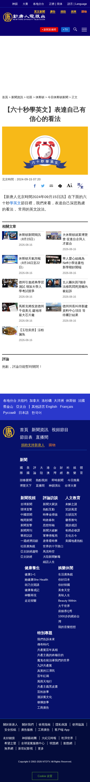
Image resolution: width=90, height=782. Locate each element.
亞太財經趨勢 (29, 551)
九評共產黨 (44, 665)
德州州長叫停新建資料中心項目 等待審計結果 (75, 310)
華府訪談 (26, 535)
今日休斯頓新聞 (58, 97)
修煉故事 (43, 702)
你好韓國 (64, 584)
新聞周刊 (26, 530)
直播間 (42, 437)
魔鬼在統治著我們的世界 (53, 660)
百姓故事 (43, 691)
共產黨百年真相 (47, 649)
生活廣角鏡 (65, 574)
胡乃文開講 (32, 584)
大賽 (25, 3)
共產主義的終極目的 (50, 655)
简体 (59, 3)
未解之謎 (71, 504)
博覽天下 (26, 485)
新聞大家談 (50, 504)
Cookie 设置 (45, 776)
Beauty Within (67, 600)
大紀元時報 (49, 738)
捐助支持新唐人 (33, 445)
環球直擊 (26, 509)
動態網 (67, 743)
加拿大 (35, 400)
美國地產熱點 (74, 540)
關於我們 (28, 724)
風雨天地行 (44, 681)
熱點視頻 (42, 480)
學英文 (15, 203)
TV (66, 29)
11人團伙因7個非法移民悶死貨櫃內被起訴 (75, 286)
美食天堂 (64, 590)
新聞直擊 (26, 525)
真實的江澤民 (46, 670)
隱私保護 (61, 724)
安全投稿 (10, 729)
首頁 (5, 97)
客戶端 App (62, 729)
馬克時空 (49, 551)
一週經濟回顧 (29, 540)
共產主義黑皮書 (47, 686)
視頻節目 (60, 429)
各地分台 (38, 3)
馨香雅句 (71, 520)
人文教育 (72, 498)
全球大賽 (70, 485)
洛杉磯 (47, 400)
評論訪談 (50, 498)
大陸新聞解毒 (51, 556)
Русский (9, 412)
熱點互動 (49, 509)
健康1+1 (30, 574)
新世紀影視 (25, 748)
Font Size (70, 185)
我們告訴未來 (46, 639)
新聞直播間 (50, 29)
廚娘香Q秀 (65, 611)
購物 (52, 445)
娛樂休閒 (65, 568)
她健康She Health (36, 579)
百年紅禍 (43, 676)
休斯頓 (40, 97)
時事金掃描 (50, 514)
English (51, 406)
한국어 (37, 412)
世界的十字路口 (53, 546)
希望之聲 (10, 743)
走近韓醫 (30, 600)
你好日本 (64, 579)
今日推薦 (73, 480)
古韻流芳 (71, 514)
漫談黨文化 (44, 697)
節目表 (26, 437)
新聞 (23, 460)
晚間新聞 (26, 520)
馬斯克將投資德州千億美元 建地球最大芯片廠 (31, 310)
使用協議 (78, 724)
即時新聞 (57, 480)
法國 (81, 400)
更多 (41, 748)
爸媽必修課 (72, 530)
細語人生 (49, 562)
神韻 (15, 3)
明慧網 (54, 743)
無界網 (8, 748)
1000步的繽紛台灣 (69, 619)
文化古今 (71, 535)
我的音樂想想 (67, 627)
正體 (51, 3)
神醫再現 (30, 595)
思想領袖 (49, 525)
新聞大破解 (50, 530)
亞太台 (21, 406)
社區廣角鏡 (28, 546)
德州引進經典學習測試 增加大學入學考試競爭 (31, 286)
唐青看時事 (50, 540)
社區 (29, 97)
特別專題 (44, 633)
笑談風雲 (71, 509)
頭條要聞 (26, 480)
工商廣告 (43, 707)
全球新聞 (26, 504)
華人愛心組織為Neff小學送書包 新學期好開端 (74, 263)
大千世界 (64, 606)
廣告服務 (27, 729)
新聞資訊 (17, 97)
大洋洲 (59, 400)
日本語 (24, 412)
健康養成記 (32, 590)
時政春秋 (49, 520)
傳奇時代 (43, 644)
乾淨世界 (67, 738)
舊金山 (8, 406)
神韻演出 (54, 485)
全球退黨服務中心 (33, 743)
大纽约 (22, 400)
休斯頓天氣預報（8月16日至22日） (30, 263)
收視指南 (44, 724)
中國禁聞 (26, 514)
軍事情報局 (50, 535)
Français (66, 406)
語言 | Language (77, 3)
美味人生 (64, 595)
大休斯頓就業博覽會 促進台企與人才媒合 (75, 239)
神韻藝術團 (29, 738)
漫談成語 (71, 525)
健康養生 (32, 568)
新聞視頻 (28, 498)
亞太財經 (26, 556)
